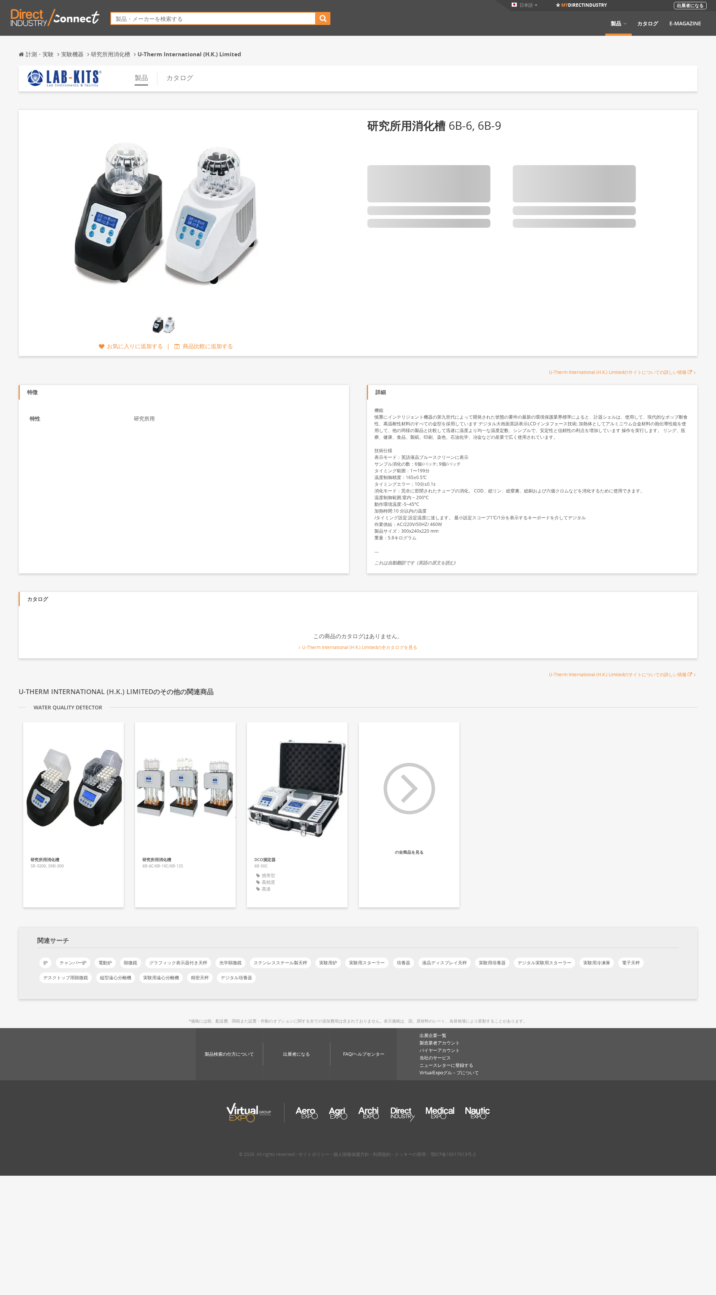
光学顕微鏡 (230, 963)
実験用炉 (328, 963)
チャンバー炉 (73, 963)
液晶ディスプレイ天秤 (444, 963)
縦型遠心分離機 (115, 977)
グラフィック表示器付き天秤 (178, 963)
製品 (616, 23)
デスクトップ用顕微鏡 (65, 977)
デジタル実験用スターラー (544, 963)
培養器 (403, 963)
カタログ (647, 23)
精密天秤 (200, 977)
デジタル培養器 (236, 977)
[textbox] (213, 18)
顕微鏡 (130, 963)
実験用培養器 (492, 963)
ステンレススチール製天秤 (280, 963)
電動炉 (105, 963)
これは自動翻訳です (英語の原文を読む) (415, 563)
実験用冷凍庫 (596, 963)
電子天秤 (631, 963)
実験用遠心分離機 (161, 977)
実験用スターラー (367, 963)
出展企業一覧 (433, 1035)
